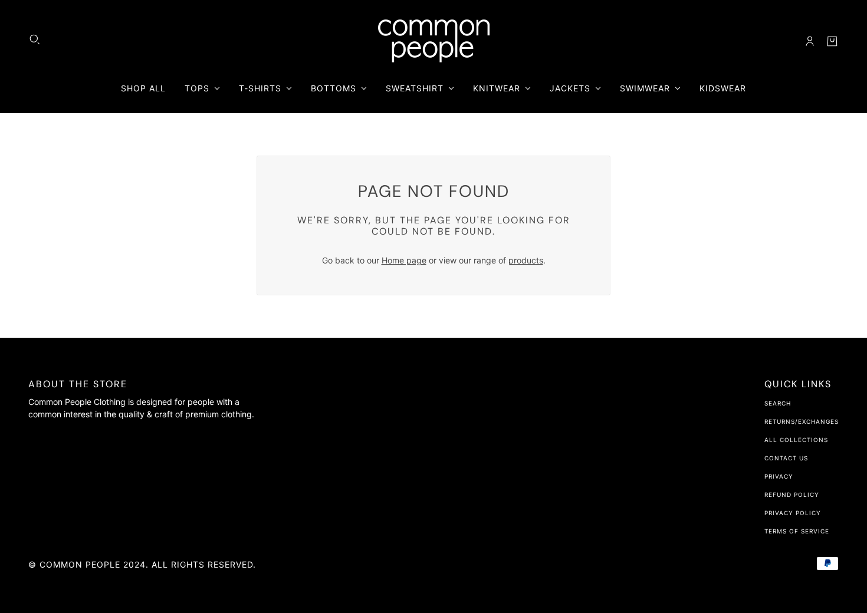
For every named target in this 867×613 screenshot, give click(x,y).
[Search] (34, 39)
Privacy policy (792, 512)
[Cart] (832, 41)
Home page (404, 260)
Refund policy (791, 494)
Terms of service (796, 531)
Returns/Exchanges (801, 421)
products (525, 260)
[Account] (809, 41)
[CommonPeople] (433, 41)
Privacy (778, 476)
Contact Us (786, 458)
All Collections (796, 439)
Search (777, 403)
